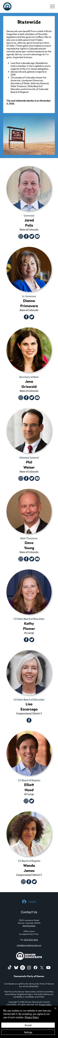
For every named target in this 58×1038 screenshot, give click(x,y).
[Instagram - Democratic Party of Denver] (29, 967)
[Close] (53, 1010)
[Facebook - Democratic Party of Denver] (35, 967)
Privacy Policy (45, 1004)
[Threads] (22, 967)
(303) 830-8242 (31, 939)
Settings (28, 1032)
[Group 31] (16, 967)
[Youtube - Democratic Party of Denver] (48, 967)
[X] (41, 967)
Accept (28, 1025)
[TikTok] (9, 967)
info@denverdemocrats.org (29, 945)
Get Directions (29, 925)
